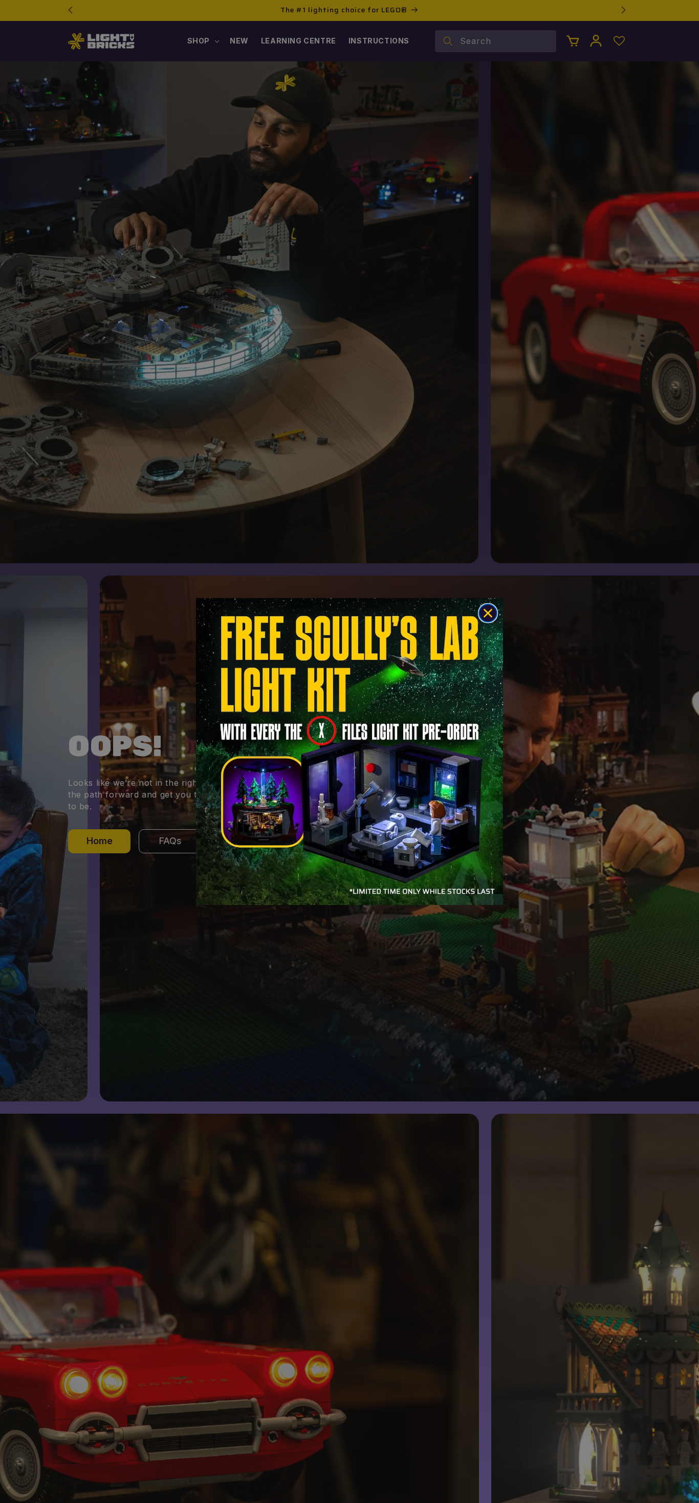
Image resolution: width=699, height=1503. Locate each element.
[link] (349, 751)
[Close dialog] (488, 613)
